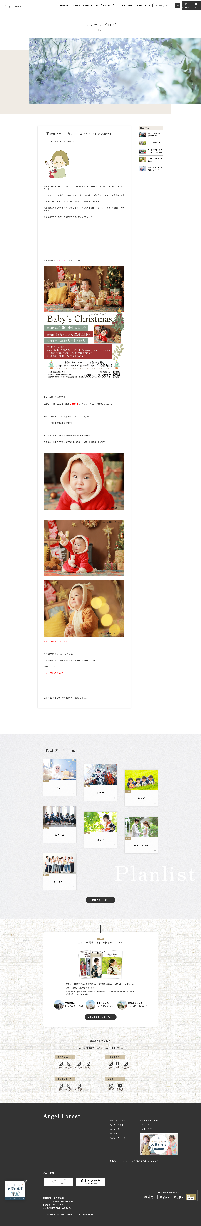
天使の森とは (64, 5)
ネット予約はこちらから (54, 673)
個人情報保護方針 (139, 1161)
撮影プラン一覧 (91, 5)
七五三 (77, 5)
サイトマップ (152, 1161)
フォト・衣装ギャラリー (125, 5)
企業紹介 (113, 1161)
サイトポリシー (124, 1161)
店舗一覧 (106, 5)
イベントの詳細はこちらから (55, 641)
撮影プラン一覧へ (100, 900)
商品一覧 (143, 5)
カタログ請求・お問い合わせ (100, 1017)
